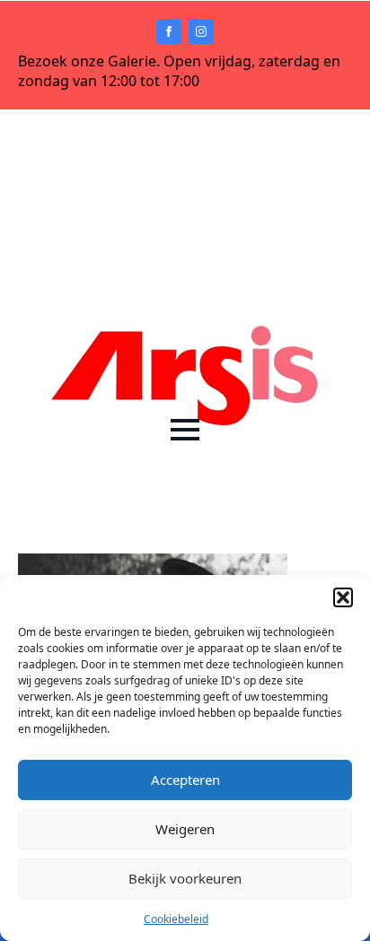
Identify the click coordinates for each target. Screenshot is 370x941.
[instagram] (201, 31)
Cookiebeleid (176, 919)
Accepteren (185, 780)
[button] (343, 597)
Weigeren (185, 829)
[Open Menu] (185, 429)
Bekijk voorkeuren (185, 878)
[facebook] (168, 31)
